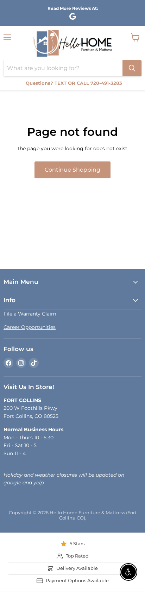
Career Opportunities (30, 327)
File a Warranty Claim (30, 314)
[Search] (131, 68)
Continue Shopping (72, 169)
